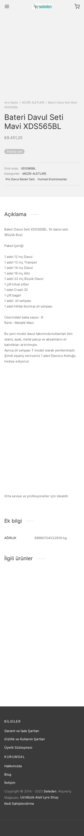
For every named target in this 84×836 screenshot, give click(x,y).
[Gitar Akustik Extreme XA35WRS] (62, 651)
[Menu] (6, 6)
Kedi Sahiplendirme (19, 803)
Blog (7, 774)
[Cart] (77, 6)
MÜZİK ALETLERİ (33, 102)
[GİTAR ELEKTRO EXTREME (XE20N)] (62, 590)
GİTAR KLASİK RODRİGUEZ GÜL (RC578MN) (17, 678)
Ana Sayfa (11, 102)
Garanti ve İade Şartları (21, 731)
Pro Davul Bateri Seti (20, 179)
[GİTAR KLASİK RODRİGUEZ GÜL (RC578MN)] (22, 651)
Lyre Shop (50, 797)
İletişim (9, 783)
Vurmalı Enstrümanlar (52, 179)
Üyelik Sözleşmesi (18, 747)
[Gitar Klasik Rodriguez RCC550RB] (22, 590)
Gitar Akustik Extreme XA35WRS (60, 676)
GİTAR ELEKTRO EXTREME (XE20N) (58, 615)
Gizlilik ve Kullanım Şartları (24, 739)
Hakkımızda (13, 766)
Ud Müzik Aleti (31, 797)
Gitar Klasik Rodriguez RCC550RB (21, 615)
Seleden (50, 791)
